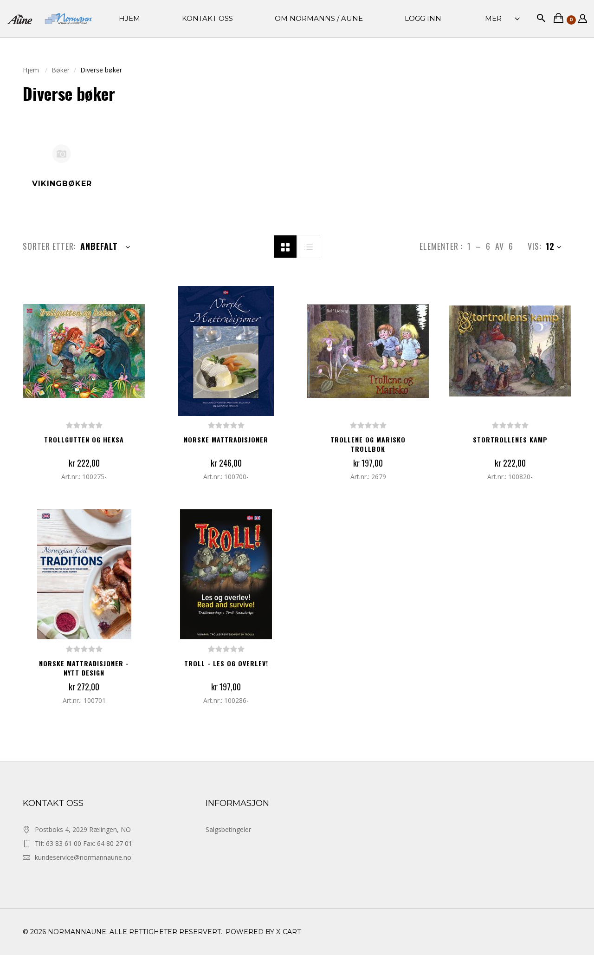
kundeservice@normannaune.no (83, 857)
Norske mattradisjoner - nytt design (84, 667)
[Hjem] (49, 19)
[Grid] (285, 245)
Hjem (32, 69)
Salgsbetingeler (228, 829)
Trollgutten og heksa (84, 439)
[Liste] (308, 245)
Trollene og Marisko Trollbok (368, 444)
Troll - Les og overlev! (226, 663)
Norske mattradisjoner (226, 439)
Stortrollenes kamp (510, 439)
